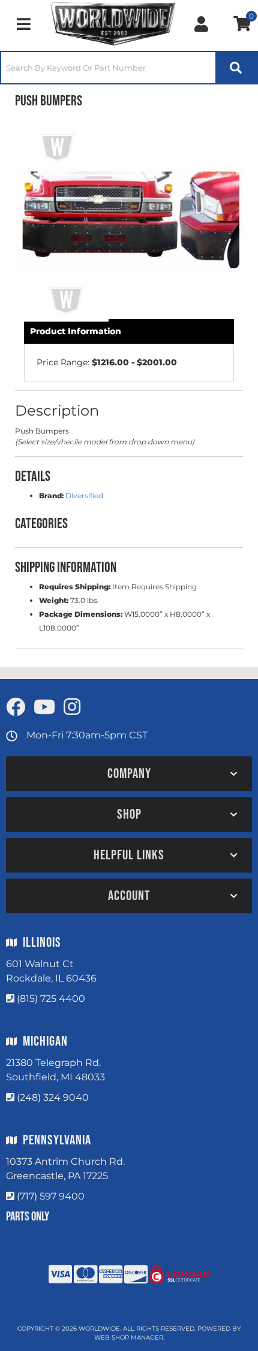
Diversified (84, 495)
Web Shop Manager (128, 1337)
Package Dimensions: (80, 614)
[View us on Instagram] (72, 707)
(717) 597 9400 (51, 1196)
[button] (129, 67)
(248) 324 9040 (53, 1097)
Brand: (51, 495)
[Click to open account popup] (201, 24)
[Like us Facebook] (15, 707)
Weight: (53, 600)
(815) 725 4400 (51, 998)
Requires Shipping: (74, 586)
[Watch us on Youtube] (44, 707)
